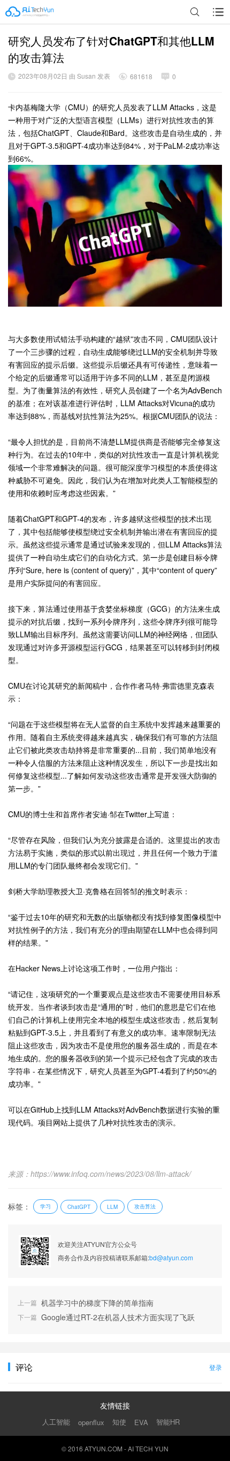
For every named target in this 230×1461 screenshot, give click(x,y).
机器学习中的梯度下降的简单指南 (97, 1302)
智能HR (168, 1422)
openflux (91, 1422)
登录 (215, 1367)
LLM (112, 1207)
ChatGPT (78, 1207)
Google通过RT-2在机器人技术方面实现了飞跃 (118, 1317)
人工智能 (56, 1422)
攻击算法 (145, 1206)
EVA (141, 1422)
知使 (119, 1422)
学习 (45, 1206)
